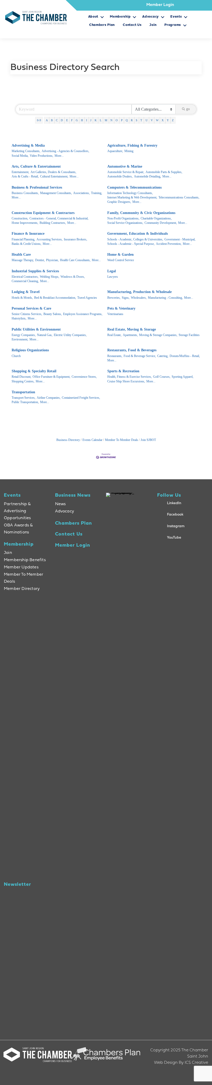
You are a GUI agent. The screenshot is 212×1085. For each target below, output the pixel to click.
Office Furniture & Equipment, (51, 377)
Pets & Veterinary (121, 308)
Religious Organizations (30, 350)
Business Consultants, (25, 193)
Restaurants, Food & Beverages (131, 350)
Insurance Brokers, (75, 239)
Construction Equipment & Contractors (43, 213)
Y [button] (168, 120)
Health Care (21, 254)
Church (16, 356)
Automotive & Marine (124, 166)
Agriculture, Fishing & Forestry (132, 145)
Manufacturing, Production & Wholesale (139, 292)
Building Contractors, (53, 223)
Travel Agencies (87, 297)
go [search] (188, 109)
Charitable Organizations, (156, 218)
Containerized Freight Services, (81, 397)
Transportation (23, 392)
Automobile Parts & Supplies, (164, 172)
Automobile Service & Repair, (125, 172)
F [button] (72, 120)
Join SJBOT (148, 440)
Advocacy (150, 16)
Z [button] (173, 120)
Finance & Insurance (28, 233)
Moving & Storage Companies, (158, 335)
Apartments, (130, 335)
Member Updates (21, 567)
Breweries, (113, 297)
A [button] (47, 120)
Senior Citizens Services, (27, 314)
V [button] (152, 120)
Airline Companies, (48, 397)
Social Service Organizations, (125, 223)
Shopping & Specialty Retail (34, 371)
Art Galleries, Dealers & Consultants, (53, 172)
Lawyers (112, 277)
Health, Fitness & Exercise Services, (129, 377)
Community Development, (161, 223)
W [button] (157, 120)
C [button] (57, 120)
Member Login (160, 5)
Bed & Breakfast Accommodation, (55, 297)
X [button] (163, 120)
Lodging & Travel (26, 292)
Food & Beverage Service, (140, 356)
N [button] (111, 120)
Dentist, (40, 260)
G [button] (77, 120)
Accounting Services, (49, 239)
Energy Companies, (24, 335)
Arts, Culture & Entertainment (36, 166)
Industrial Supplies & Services (35, 271)
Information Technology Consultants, (130, 193)
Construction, (20, 218)
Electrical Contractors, (25, 277)
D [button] (62, 120)
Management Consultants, (56, 193)
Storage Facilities (189, 335)
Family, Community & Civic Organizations (141, 213)
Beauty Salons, (52, 314)
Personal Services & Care (31, 308)
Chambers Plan (102, 25)
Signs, (126, 297)
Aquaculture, (115, 151)
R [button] (132, 120)
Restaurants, (114, 356)
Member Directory (22, 589)
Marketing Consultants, (26, 151)
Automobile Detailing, (147, 176)
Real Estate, (114, 335)
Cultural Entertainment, (54, 176)
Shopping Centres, (23, 381)
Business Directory (68, 440)
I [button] (86, 120)
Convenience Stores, (84, 377)
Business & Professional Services (37, 187)
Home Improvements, (25, 223)
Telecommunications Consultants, (178, 197)
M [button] (106, 120)
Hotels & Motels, (22, 297)
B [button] (52, 120)
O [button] (117, 120)
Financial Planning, (23, 239)
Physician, (52, 260)
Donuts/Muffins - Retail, (185, 356)
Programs (172, 25)
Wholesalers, (139, 297)
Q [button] (127, 120)
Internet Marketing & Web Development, (132, 197)
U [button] (147, 120)
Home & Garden (120, 254)
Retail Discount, (21, 377)
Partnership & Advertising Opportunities (17, 511)
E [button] (67, 120)
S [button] (136, 120)
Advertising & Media (28, 145)
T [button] (141, 120)
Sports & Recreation (123, 371)
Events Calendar (92, 440)
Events (176, 16)
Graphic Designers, (119, 202)
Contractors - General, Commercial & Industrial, (58, 218)
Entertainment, (20, 172)
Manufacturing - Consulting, (165, 297)
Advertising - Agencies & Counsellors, (65, 151)
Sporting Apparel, (182, 377)
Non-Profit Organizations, (123, 218)
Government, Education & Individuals (137, 233)
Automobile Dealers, (120, 176)
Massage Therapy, (23, 260)
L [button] (101, 120)
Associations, (81, 193)
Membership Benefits (25, 560)
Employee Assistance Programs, (82, 314)
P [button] (122, 120)
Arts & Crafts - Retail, (25, 176)
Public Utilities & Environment (36, 329)
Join (152, 25)
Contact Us (132, 25)
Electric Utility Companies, (70, 335)
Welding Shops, (49, 277)
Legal (111, 271)
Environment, (20, 339)
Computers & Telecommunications (134, 187)
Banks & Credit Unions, (26, 244)
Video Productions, (41, 156)
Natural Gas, (44, 335)
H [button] (82, 120)
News (60, 504)
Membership (120, 16)
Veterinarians (115, 314)
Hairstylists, (19, 318)
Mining (128, 151)
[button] (102, 18)
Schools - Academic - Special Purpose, (131, 244)
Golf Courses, (161, 377)
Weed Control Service (120, 260)
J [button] (90, 120)
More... (59, 156)
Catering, (162, 356)
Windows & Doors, (72, 277)
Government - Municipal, (179, 239)
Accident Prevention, (168, 244)
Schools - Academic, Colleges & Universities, (135, 239)
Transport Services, (23, 397)
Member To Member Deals (121, 440)
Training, (96, 193)
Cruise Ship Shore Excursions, (126, 381)
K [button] (96, 120)
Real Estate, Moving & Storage (131, 329)
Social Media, (20, 156)
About (93, 16)
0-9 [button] (39, 120)
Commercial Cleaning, (25, 281)
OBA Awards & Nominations (18, 528)
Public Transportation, (25, 402)
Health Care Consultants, (75, 260)
